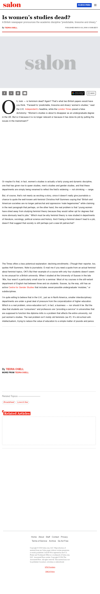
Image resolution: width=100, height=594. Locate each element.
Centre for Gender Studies (21, 287)
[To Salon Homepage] (12, 4)
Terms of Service (39, 541)
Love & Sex (22, 402)
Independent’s (32, 109)
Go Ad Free (63, 541)
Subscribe (84, 5)
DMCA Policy (50, 572)
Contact (55, 537)
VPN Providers (50, 567)
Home (34, 537)
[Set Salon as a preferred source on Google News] (78, 93)
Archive (52, 541)
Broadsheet (8, 402)
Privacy (64, 537)
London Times (64, 109)
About (41, 537)
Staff (48, 537)
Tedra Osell (11, 28)
